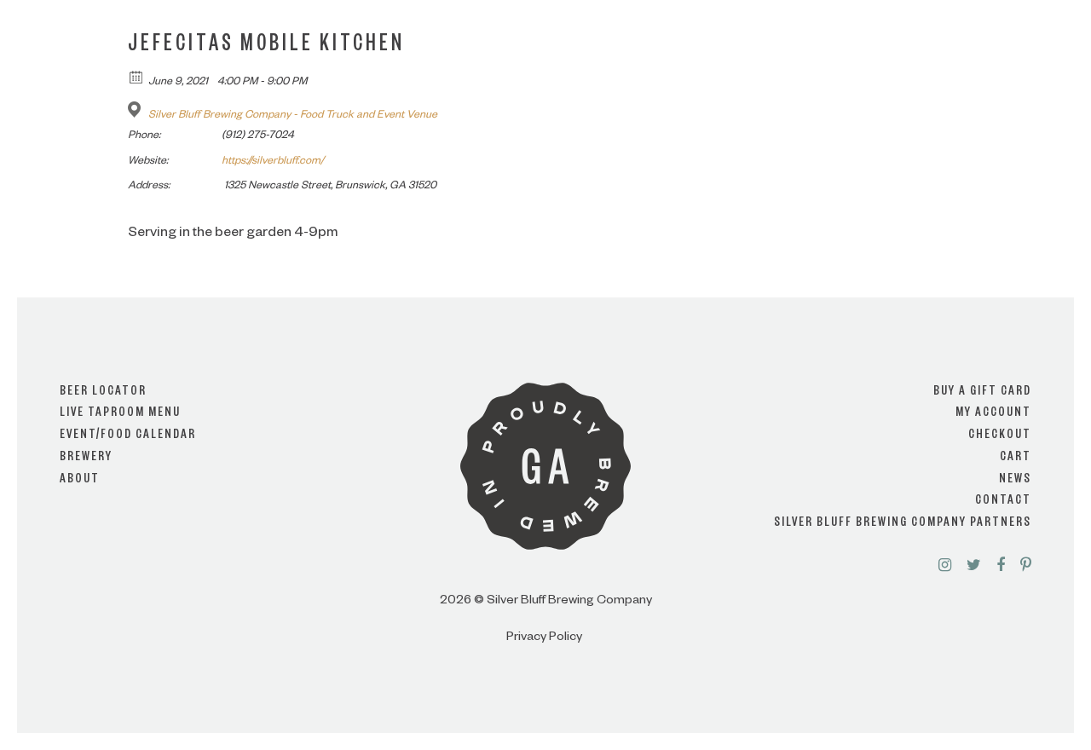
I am (545, 356)
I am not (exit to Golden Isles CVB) (546, 424)
